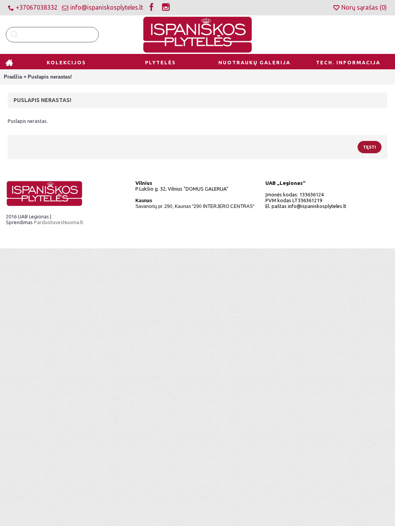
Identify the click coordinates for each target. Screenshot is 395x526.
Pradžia (13, 77)
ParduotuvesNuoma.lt (58, 222)
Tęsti (369, 147)
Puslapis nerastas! (50, 77)
